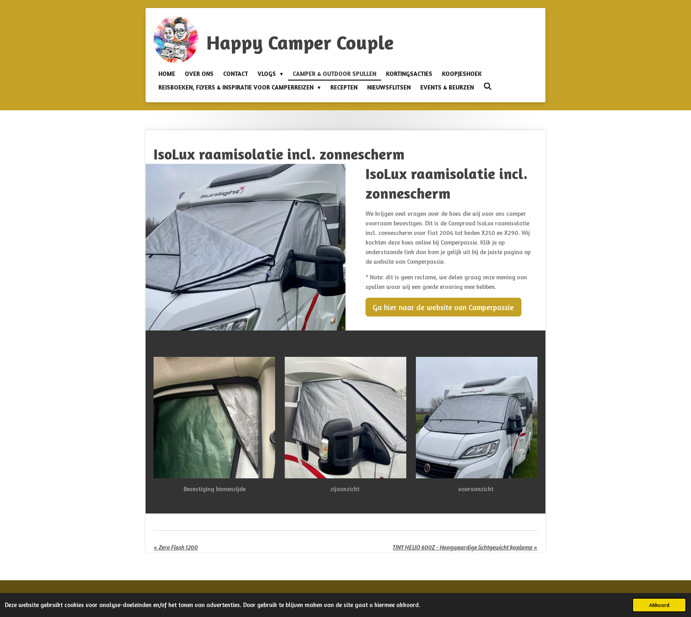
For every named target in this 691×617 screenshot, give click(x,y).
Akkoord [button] (659, 605)
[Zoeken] (488, 86)
